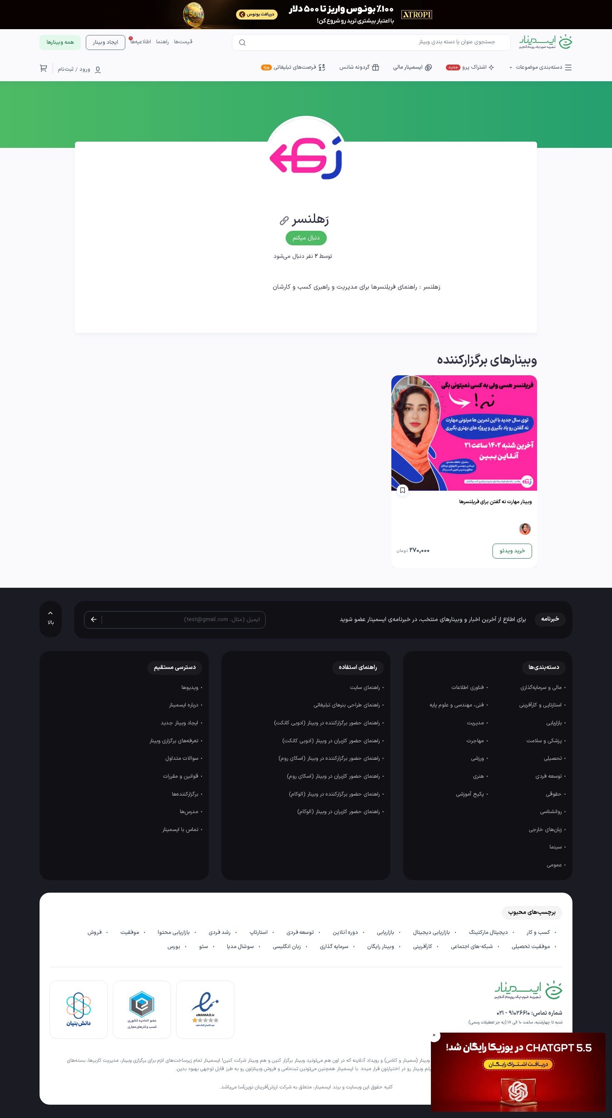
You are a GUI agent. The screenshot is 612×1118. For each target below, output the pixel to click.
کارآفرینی (423, 947)
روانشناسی (551, 812)
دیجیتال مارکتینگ (489, 932)
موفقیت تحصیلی (531, 947)
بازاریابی (554, 723)
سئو (204, 947)
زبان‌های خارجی (546, 830)
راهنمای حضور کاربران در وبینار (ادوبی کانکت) (331, 741)
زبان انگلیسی (287, 947)
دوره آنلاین (346, 932)
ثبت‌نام (66, 69)
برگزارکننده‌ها (186, 794)
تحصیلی (553, 758)
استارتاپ (259, 932)
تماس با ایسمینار (181, 830)
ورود (85, 69)
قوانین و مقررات (181, 776)
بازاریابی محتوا (174, 932)
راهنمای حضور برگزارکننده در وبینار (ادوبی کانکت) (327, 723)
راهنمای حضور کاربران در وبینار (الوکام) (339, 812)
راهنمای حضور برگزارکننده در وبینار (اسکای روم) (330, 758)
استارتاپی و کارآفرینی (541, 705)
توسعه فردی (549, 776)
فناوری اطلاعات (468, 688)
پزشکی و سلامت (545, 741)
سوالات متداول (182, 758)
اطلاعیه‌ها (140, 42)
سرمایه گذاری (335, 947)
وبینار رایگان (381, 947)
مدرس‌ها (190, 812)
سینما (556, 847)
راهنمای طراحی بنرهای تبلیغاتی (347, 705)
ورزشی (478, 758)
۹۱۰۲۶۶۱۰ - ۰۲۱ (513, 1013)
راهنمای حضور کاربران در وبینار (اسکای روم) (334, 776)
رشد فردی (220, 932)
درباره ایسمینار (184, 705)
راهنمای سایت (365, 688)
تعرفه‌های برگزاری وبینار (174, 741)
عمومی (555, 865)
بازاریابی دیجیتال (432, 932)
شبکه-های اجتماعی (472, 947)
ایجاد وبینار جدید (180, 723)
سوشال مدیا (241, 947)
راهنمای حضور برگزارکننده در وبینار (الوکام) (335, 794)
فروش (95, 932)
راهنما (162, 42)
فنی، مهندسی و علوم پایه (457, 705)
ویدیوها (191, 688)
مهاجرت (476, 741)
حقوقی (554, 794)
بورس (174, 947)
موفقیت (130, 932)
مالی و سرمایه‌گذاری (541, 688)
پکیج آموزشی (470, 794)
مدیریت (476, 723)
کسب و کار (539, 932)
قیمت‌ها (183, 42)
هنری (479, 776)
